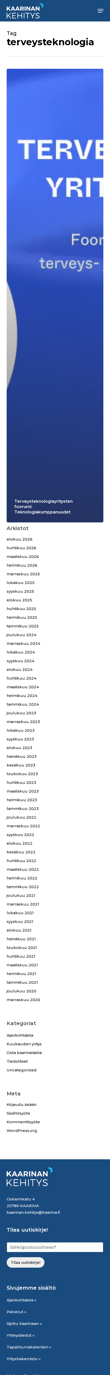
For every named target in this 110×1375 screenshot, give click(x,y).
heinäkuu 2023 (22, 756)
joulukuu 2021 (21, 895)
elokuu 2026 (19, 539)
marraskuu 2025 (23, 573)
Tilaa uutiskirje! (25, 1262)
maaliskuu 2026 (23, 556)
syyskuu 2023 (20, 739)
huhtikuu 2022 (21, 860)
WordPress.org (22, 1130)
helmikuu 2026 (22, 565)
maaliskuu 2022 (23, 869)
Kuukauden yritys (24, 1043)
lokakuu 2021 (20, 912)
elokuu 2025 (19, 600)
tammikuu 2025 (23, 626)
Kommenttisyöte (23, 1121)
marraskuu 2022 (23, 825)
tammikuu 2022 (23, 886)
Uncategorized (22, 1070)
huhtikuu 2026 (21, 547)
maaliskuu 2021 (22, 965)
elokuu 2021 (19, 930)
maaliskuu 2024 (23, 686)
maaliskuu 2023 (23, 791)
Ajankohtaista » (21, 1300)
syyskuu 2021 (20, 921)
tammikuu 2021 (22, 982)
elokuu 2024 (19, 669)
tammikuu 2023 (23, 808)
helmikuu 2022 (22, 878)
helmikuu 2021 (21, 973)
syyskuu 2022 (20, 834)
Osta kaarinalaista (24, 1052)
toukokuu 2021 (22, 947)
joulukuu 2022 (21, 817)
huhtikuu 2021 (21, 956)
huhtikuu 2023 (21, 782)
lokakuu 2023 (21, 730)
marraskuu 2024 (23, 643)
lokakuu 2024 (21, 652)
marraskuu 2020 (23, 999)
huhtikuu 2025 (21, 608)
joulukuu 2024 (21, 634)
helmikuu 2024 (22, 695)
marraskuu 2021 (23, 904)
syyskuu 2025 (20, 591)
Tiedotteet (17, 1061)
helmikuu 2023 (22, 799)
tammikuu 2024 (23, 704)
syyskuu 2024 (20, 660)
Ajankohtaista (20, 1035)
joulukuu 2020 (21, 991)
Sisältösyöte (18, 1113)
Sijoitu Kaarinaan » (24, 1323)
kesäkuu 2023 (21, 765)
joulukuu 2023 (21, 713)
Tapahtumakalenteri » (29, 1347)
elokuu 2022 (19, 843)
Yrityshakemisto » (24, 1358)
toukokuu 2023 (22, 773)
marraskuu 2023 (23, 721)
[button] (100, 10)
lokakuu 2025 (21, 582)
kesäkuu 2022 (21, 852)
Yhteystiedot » (21, 1335)
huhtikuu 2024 (21, 678)
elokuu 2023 (19, 747)
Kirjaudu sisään (22, 1104)
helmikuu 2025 (22, 617)
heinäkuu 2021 (21, 938)
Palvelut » (16, 1311)
